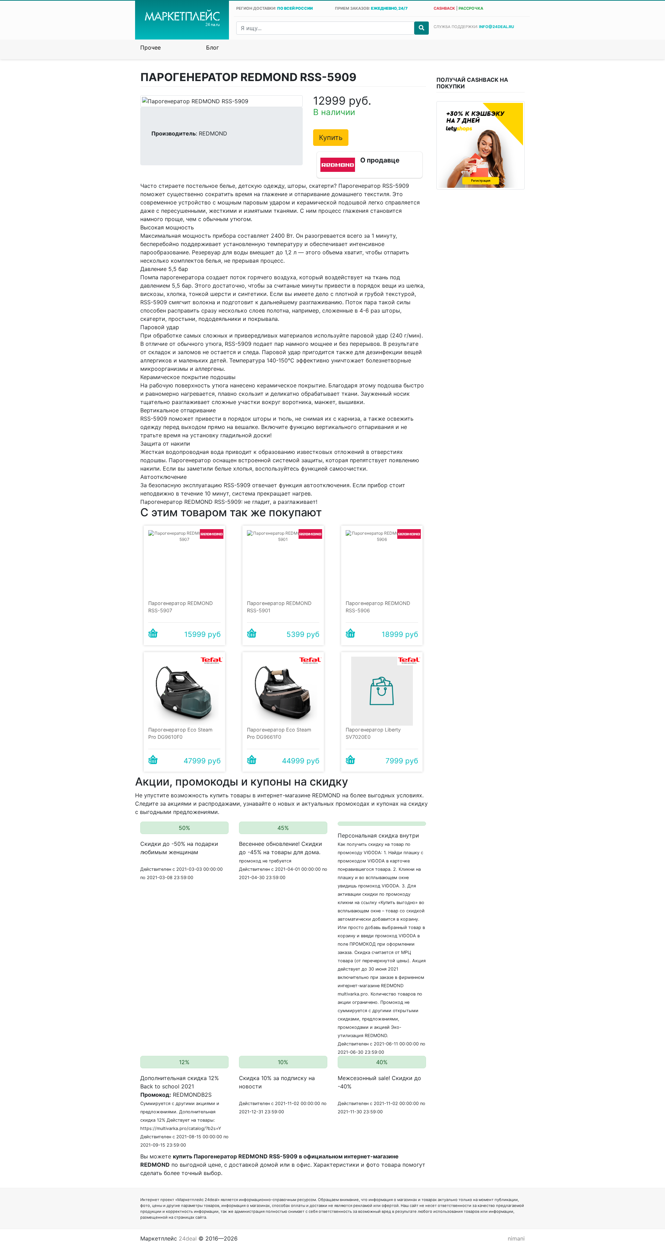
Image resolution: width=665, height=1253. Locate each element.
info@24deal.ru (496, 26)
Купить (331, 137)
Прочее (150, 47)
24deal (188, 1238)
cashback (444, 8)
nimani (516, 1238)
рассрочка (471, 8)
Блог (212, 47)
